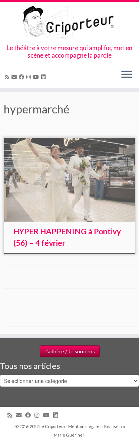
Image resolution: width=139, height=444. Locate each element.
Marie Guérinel (69, 434)
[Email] (15, 77)
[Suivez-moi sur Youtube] (37, 77)
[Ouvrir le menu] (126, 74)
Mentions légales (85, 426)
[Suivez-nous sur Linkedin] (44, 77)
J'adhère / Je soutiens (69, 351)
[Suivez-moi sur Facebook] (22, 77)
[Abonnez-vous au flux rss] (8, 77)
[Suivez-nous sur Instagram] (29, 77)
